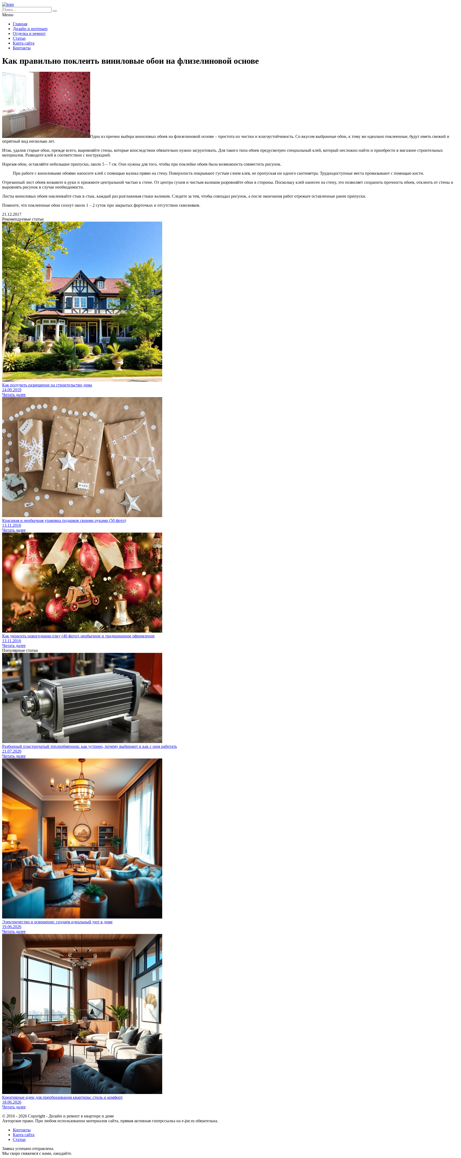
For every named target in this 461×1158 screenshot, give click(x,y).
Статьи (19, 38)
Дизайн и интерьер (30, 28)
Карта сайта (23, 43)
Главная (20, 24)
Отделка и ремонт (29, 33)
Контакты (22, 48)
